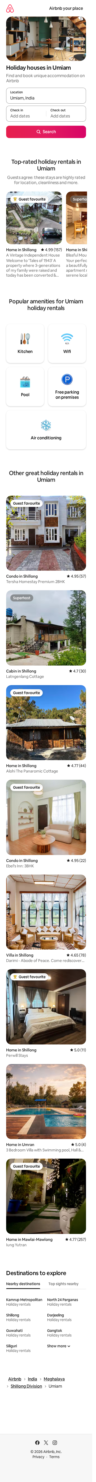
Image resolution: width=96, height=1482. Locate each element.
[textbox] (26, 116)
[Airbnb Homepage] (10, 8)
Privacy (38, 1456)
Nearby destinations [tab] (23, 1283)
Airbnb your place (66, 8)
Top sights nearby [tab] (63, 1283)
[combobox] (46, 98)
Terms (54, 1456)
